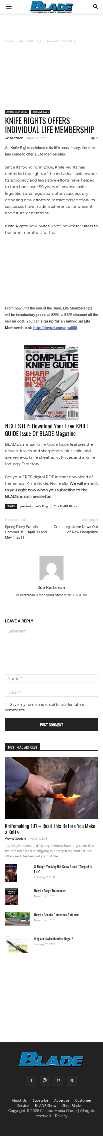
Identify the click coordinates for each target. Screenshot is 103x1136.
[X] (72, 1081)
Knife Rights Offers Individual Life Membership (49, 124)
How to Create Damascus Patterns (56, 914)
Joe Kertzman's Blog (61, 41)
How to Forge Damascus (50, 890)
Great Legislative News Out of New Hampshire (76, 529)
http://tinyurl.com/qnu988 (55, 328)
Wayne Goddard (15, 838)
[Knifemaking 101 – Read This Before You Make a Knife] (51, 788)
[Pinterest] (58, 1081)
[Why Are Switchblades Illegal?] (17, 944)
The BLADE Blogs (30, 41)
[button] (8, 7)
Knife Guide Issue (52, 444)
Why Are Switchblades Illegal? (53, 938)
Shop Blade (71, 1105)
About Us (19, 1100)
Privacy (61, 1116)
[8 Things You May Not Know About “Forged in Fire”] (11, 873)
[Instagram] (45, 1081)
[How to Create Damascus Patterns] (17, 919)
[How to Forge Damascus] (11, 897)
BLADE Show (45, 1105)
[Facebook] (31, 1081)
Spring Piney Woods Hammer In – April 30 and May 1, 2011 (26, 532)
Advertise (61, 1100)
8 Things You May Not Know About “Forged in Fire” (63, 869)
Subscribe (40, 1100)
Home (9, 41)
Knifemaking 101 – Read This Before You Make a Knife (50, 829)
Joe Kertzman (14, 138)
